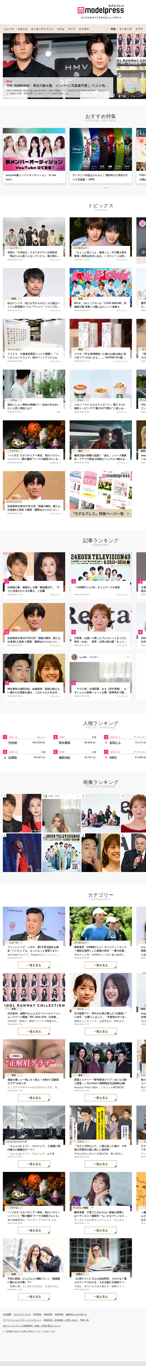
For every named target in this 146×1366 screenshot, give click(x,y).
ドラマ (139, 29)
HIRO (113, 757)
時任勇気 (64, 742)
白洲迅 (12, 757)
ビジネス (84, 29)
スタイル (22, 29)
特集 (113, 29)
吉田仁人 (115, 742)
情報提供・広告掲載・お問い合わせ (61, 1319)
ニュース (9, 29)
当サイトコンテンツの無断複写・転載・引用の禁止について (32, 1325)
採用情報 (59, 1314)
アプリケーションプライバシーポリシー (22, 1319)
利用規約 (37, 1314)
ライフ (71, 29)
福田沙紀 (64, 757)
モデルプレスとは (22, 1314)
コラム (60, 29)
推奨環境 (48, 1314)
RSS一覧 (84, 1319)
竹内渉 (12, 742)
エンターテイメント (42, 29)
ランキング (125, 29)
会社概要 (7, 1314)
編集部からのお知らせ (76, 1314)
